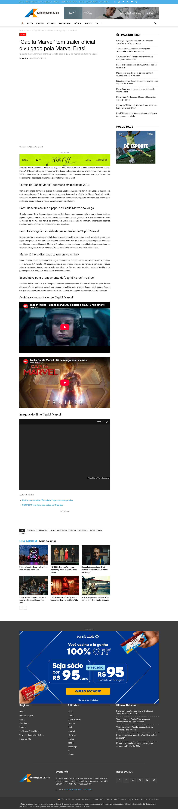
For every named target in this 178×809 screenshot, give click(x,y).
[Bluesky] (132, 2)
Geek (70, 727)
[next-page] (25, 608)
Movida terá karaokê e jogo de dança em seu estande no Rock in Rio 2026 (134, 74)
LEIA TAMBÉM (28, 541)
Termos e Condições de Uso (88, 2)
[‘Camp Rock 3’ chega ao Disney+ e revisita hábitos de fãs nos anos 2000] (33, 585)
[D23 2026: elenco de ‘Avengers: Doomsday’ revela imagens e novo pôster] (65, 555)
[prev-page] (21, 608)
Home (21, 2)
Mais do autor (47, 541)
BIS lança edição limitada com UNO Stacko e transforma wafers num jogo (134, 42)
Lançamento (83, 530)
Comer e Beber (74, 719)
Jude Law (73, 530)
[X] (128, 2)
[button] (155, 23)
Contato (57, 2)
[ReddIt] (78, 64)
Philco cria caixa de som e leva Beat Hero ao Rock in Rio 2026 (136, 66)
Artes (30, 23)
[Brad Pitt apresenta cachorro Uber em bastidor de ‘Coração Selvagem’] (96, 585)
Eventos (51, 23)
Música (77, 23)
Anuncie (144, 799)
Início (21, 30)
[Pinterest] (72, 64)
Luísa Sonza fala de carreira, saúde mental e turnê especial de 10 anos (137, 82)
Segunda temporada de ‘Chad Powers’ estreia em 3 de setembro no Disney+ (95, 569)
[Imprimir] (96, 64)
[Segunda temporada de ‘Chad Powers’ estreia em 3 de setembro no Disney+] (96, 555)
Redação (25, 58)
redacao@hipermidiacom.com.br (78, 789)
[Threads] (136, 2)
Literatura (64, 23)
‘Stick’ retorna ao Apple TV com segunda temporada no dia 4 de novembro (133, 50)
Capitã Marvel (42, 530)
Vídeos (23, 533)
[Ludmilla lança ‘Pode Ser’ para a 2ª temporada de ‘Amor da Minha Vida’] (65, 585)
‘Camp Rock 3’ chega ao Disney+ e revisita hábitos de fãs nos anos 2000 (32, 600)
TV (97, 23)
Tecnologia (72, 746)
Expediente (48, 2)
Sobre (40, 2)
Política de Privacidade (69, 2)
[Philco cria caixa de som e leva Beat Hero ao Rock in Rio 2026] (33, 555)
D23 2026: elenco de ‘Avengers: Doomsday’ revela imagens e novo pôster (64, 569)
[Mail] (123, 2)
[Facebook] (115, 2)
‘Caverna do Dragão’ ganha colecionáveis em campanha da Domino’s (134, 58)
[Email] (90, 64)
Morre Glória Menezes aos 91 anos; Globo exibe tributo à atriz (135, 90)
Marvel (92, 530)
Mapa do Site (104, 2)
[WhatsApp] (48, 64)
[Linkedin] (84, 64)
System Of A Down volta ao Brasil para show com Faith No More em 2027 (137, 106)
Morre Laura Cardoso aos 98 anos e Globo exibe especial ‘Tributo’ (136, 98)
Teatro (88, 23)
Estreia (52, 530)
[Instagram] (119, 2)
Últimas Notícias (31, 2)
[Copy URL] (42, 64)
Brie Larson (31, 530)
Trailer (99, 530)
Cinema (40, 23)
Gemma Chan (62, 530)
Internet (71, 731)
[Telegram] (54, 64)
